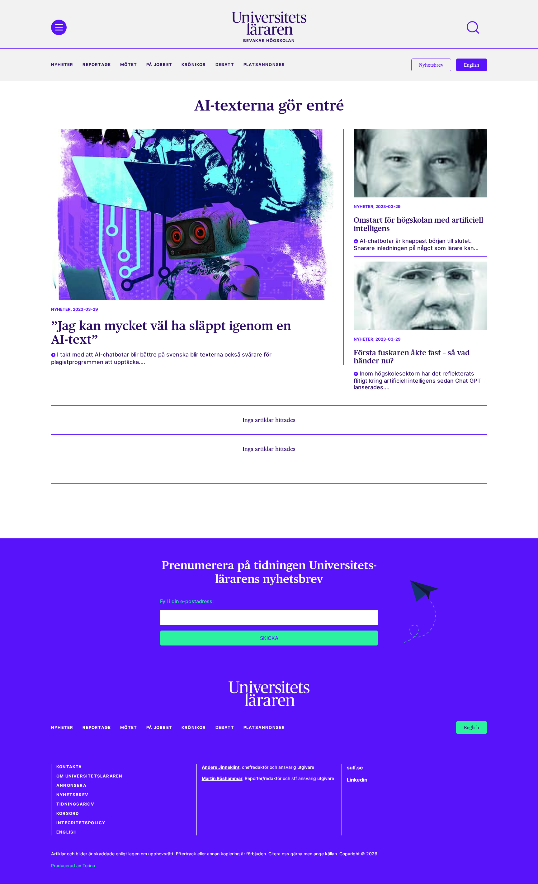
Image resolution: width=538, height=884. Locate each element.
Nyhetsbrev (72, 794)
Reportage (97, 64)
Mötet (128, 64)
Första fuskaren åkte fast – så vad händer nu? (412, 356)
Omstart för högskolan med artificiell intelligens (418, 224)
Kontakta (69, 766)
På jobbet (159, 64)
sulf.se (355, 767)
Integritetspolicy (80, 822)
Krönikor (194, 64)
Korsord (67, 813)
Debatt (224, 64)
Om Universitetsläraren (89, 776)
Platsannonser (264, 64)
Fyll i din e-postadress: (187, 601)
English (66, 832)
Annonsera (71, 785)
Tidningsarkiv (75, 804)
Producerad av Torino (73, 865)
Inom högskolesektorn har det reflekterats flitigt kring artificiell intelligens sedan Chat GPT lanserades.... (417, 380)
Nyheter (62, 64)
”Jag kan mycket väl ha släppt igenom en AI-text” (171, 332)
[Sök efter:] (476, 27)
